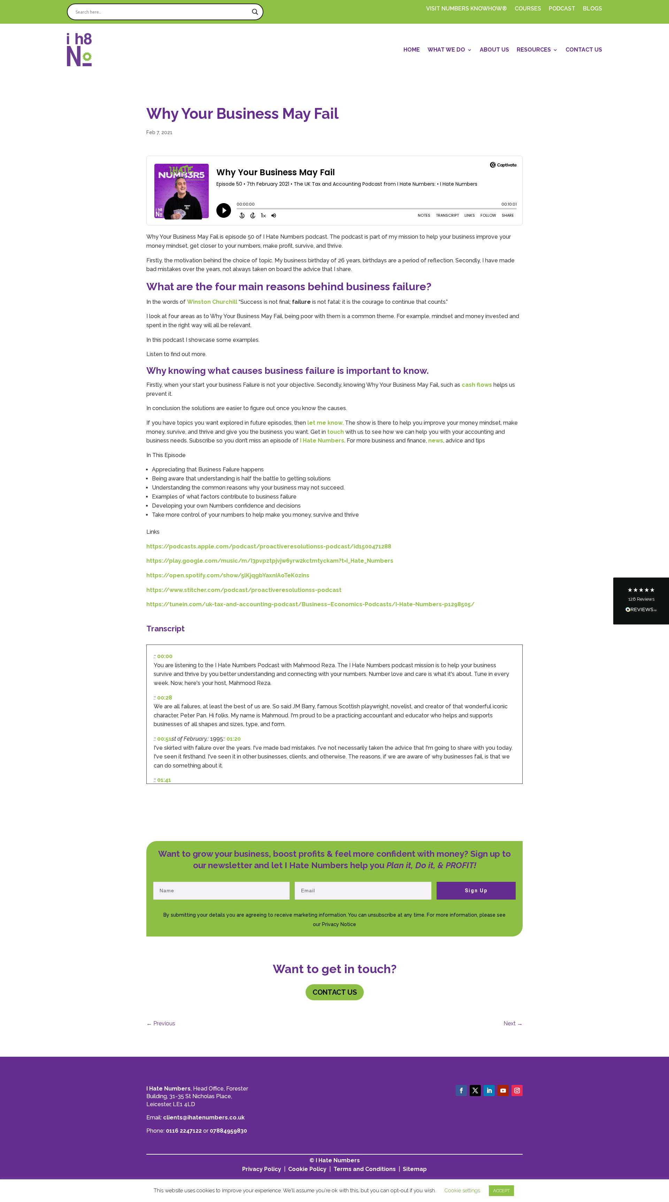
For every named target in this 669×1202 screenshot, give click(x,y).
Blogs (592, 9)
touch (335, 432)
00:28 (164, 697)
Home (411, 49)
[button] (641, 601)
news (435, 440)
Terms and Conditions (364, 1169)
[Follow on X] (475, 1090)
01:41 (164, 780)
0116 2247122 (184, 1130)
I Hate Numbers (322, 440)
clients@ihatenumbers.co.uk (204, 1117)
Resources (534, 49)
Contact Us (584, 49)
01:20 (233, 738)
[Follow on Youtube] (503, 1090)
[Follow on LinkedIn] (489, 1090)
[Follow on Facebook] (461, 1090)
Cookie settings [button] (462, 1190)
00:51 (164, 738)
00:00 (164, 656)
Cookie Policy (307, 1169)
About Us (494, 49)
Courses (528, 9)
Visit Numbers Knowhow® (466, 9)
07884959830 (228, 1130)
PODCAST (562, 9)
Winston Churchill (212, 302)
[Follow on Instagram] (517, 1090)
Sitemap (415, 1169)
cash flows (477, 385)
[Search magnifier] (255, 12)
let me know (325, 422)
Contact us (335, 992)
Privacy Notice (339, 924)
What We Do (446, 49)
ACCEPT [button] (501, 1190)
